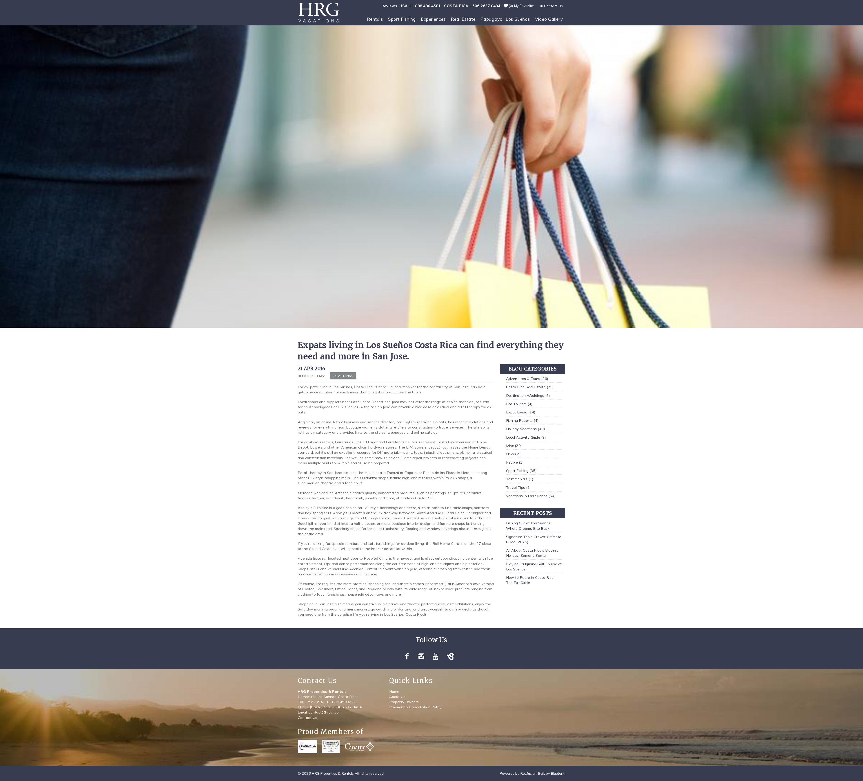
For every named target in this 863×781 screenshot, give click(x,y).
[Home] (319, 12)
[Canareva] (307, 746)
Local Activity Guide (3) (526, 437)
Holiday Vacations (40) (525, 428)
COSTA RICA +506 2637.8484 (472, 5)
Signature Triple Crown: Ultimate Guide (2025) (533, 539)
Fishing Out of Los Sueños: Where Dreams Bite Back (528, 525)
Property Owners (404, 702)
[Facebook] (407, 656)
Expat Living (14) (521, 412)
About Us (397, 696)
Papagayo (491, 19)
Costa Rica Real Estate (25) (530, 387)
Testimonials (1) (520, 479)
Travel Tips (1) (518, 487)
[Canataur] (359, 746)
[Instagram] (422, 656)
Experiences (433, 19)
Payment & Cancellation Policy (415, 707)
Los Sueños (518, 19)
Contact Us (307, 717)
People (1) (515, 462)
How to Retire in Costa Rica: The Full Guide (530, 580)
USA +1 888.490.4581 (419, 5)
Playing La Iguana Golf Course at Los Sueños (534, 566)
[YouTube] (436, 656)
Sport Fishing (402, 19)
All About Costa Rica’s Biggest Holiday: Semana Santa (532, 553)
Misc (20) (514, 445)
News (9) (514, 454)
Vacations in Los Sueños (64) (531, 496)
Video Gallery (549, 19)
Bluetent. (558, 773)
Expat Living (343, 375)
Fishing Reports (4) (522, 420)
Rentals (375, 19)
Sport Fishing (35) (521, 470)
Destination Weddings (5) (528, 395)
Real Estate (463, 19)
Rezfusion (528, 773)
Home (394, 691)
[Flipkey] (331, 746)
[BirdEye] (450, 656)
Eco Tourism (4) (519, 404)
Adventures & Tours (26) (527, 378)
